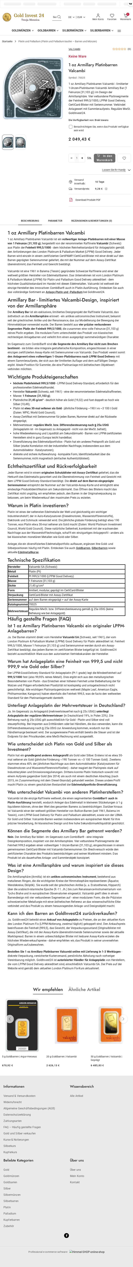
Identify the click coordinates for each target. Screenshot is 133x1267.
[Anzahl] (71, 158)
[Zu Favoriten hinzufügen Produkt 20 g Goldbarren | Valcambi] (82, 1002)
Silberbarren (100, 548)
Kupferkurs (10, 1152)
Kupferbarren (11, 1219)
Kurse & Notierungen (16, 1139)
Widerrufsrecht (12, 1102)
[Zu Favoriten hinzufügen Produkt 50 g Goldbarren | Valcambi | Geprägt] (127, 1002)
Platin (7, 1207)
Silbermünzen (12, 1194)
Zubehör (8, 1226)
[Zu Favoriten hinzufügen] (124, 158)
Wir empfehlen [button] (48, 989)
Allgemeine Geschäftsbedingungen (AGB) (29, 1108)
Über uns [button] (77, 1160)
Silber (7, 1188)
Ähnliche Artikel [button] (84, 989)
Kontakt (75, 1182)
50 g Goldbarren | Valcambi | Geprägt (106, 1058)
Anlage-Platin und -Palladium (64, 292)
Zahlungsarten (12, 1121)
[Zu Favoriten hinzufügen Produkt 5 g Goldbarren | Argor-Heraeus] (38, 1002)
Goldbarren (83, 548)
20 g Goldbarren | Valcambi (61, 1056)
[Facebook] (66, 1235)
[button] (119, 31)
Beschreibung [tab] (30, 220)
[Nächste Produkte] (123, 1019)
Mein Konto (77, 1176)
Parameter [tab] (55, 220)
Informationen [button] (13, 1086)
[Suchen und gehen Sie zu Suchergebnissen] (59, 17)
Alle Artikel (76, 1096)
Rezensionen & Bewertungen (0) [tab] (91, 220)
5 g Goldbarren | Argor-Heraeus (19, 1056)
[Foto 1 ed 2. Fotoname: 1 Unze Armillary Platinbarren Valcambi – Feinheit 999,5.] (8, 142)
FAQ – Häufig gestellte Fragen (22, 1127)
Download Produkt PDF (88, 199)
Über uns (75, 1169)
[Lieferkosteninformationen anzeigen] (106, 189)
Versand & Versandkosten (19, 1096)
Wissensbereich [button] (82, 1086)
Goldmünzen (11, 1176)
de (70, 17)
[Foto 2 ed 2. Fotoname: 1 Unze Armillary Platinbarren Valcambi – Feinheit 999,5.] (20, 142)
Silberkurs (9, 1146)
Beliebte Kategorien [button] (18, 1160)
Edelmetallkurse (28, 552)
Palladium (9, 1213)
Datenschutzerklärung (17, 1114)
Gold (6, 1169)
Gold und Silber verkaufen (19, 1133)
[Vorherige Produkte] (10, 1019)
